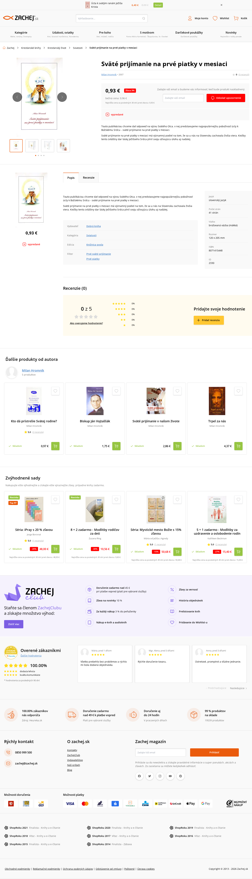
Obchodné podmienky (17, 868)
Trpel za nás (217, 421)
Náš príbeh (73, 765)
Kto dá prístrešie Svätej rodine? (34, 421)
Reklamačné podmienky (46, 868)
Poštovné (129, 868)
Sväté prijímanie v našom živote (156, 421)
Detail (158, 5)
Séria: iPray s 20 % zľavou (34, 530)
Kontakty (72, 750)
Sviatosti (78, 47)
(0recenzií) (243, 74)
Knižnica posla (94, 244)
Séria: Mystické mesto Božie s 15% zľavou (156, 531)
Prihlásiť (214, 752)
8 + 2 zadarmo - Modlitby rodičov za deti (95, 531)
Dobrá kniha (93, 226)
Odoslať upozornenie (228, 97)
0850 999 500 (23, 752)
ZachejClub (73, 755)
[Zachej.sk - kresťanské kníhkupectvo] (20, 18)
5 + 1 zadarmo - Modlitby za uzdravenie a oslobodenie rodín (217, 531)
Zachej (10, 47)
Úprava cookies (146, 868)
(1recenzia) (38, 540)
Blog (69, 770)
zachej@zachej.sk (26, 763)
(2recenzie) (38, 432)
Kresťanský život (57, 47)
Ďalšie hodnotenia (31, 655)
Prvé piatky (93, 258)
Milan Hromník (109, 74)
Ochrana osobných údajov (78, 868)
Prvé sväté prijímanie (98, 253)
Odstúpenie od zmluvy (109, 868)
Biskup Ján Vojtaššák (95, 421)
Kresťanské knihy (31, 47)
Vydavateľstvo (75, 760)
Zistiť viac (13, 624)
